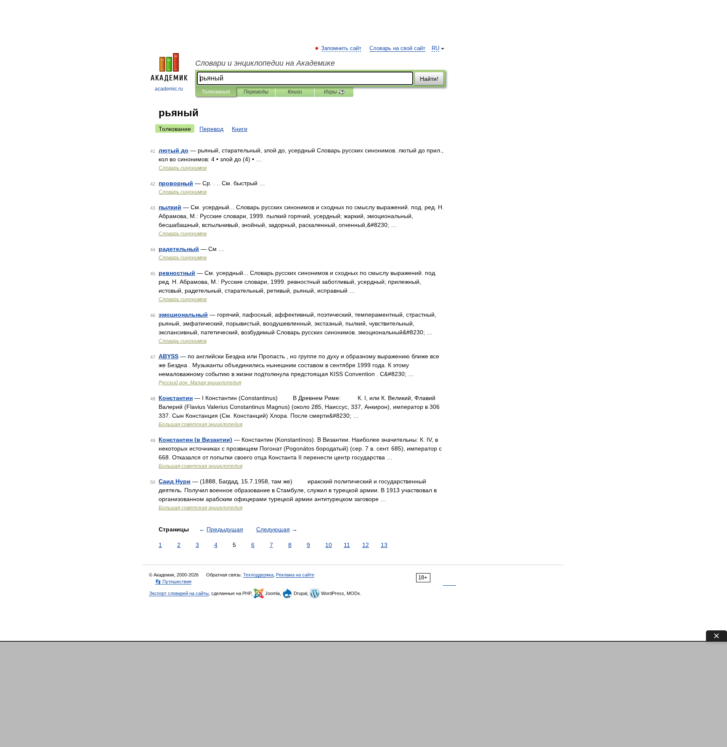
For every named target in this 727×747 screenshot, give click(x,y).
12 (365, 545)
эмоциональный (183, 314)
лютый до (173, 150)
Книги (295, 92)
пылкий (170, 207)
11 (347, 545)
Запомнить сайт (341, 48)
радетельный (179, 248)
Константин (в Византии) (195, 439)
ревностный (177, 272)
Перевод (211, 128)
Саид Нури (175, 481)
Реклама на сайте (295, 574)
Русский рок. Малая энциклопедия (200, 383)
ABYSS (168, 356)
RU (435, 48)
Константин (176, 398)
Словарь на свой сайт (397, 48)
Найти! (429, 78)
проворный (176, 183)
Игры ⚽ (334, 92)
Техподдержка (258, 574)
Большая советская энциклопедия (200, 424)
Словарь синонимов (183, 168)
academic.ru (169, 89)
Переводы (256, 92)
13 (384, 545)
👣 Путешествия (173, 581)
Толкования (216, 92)
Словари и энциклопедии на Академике (265, 63)
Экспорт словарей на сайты (179, 593)
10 (328, 545)
